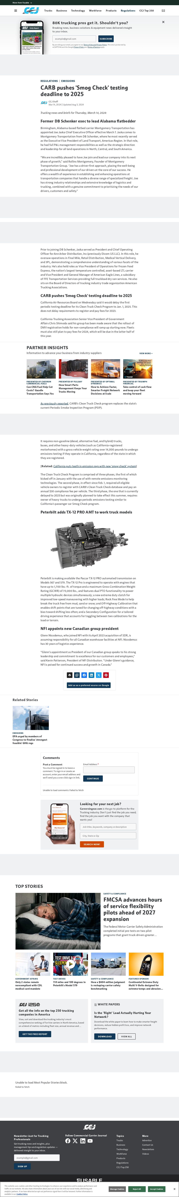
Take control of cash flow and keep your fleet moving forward (137, 390)
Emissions (68, 80)
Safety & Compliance (114, 893)
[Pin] (106, 675)
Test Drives (59, 979)
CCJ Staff (53, 101)
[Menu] (15, 10)
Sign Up (22, 1166)
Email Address (91, 764)
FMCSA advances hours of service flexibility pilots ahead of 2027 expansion (132, 909)
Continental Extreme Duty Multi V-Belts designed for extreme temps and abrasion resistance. (145, 986)
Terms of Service (94, 47)
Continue (93, 778)
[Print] (69, 675)
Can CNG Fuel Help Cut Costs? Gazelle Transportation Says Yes (40, 390)
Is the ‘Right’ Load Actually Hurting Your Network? (122, 1015)
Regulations (49, 80)
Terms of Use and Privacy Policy (95, 45)
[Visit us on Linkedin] (82, 1140)
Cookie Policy (22, 1194)
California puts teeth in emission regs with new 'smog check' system (94, 466)
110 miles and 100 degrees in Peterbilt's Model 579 (69, 984)
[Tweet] (99, 675)
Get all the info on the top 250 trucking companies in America (46, 1012)
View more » (146, 353)
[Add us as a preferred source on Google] (77, 675)
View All (126, 1036)
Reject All (137, 1189)
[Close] (174, 1189)
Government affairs (26, 979)
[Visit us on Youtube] (90, 1140)
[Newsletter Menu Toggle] (163, 10)
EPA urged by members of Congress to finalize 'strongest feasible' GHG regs (30, 740)
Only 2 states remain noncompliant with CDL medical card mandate (28, 985)
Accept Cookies (156, 1189)
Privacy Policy (79, 47)
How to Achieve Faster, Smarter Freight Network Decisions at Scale (105, 390)
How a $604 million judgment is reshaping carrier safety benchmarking (108, 985)
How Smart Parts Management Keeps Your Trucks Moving (73, 388)
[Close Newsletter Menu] (163, 22)
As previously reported (54, 403)
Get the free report (35, 1034)
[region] (89, 1189)
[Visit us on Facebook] (67, 1140)
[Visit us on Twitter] (75, 1140)
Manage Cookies (117, 1189)
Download (105, 1036)
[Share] (84, 675)
